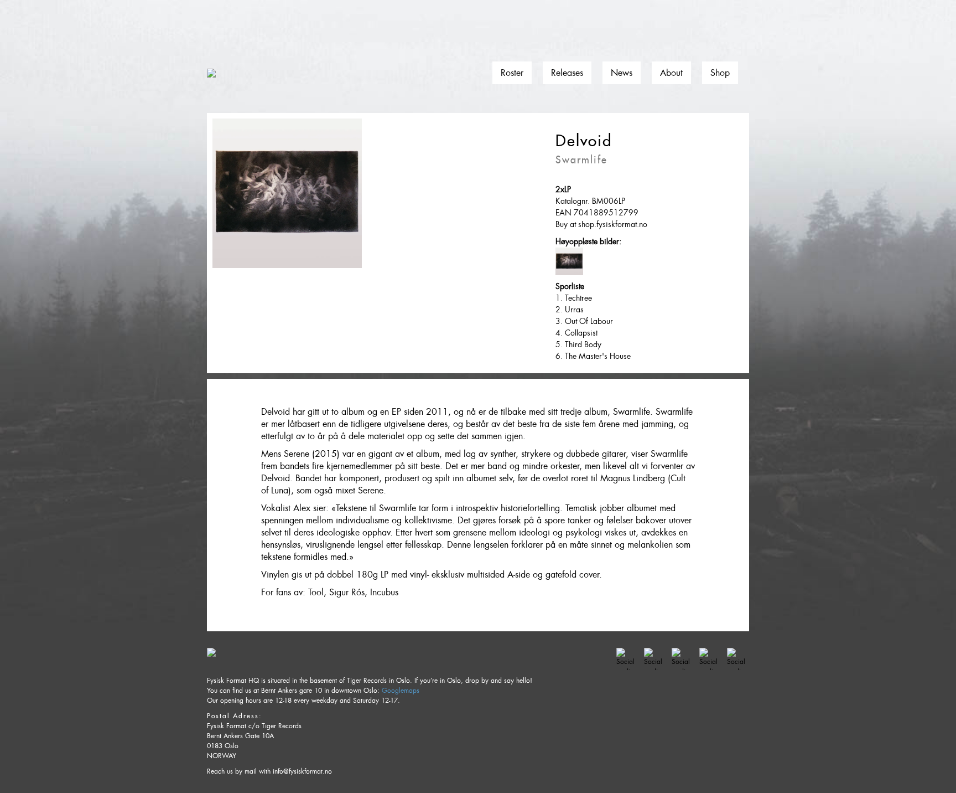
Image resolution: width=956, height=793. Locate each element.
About (671, 73)
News (621, 73)
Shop (720, 73)
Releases (567, 73)
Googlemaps (400, 690)
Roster (512, 73)
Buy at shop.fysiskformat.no (601, 224)
